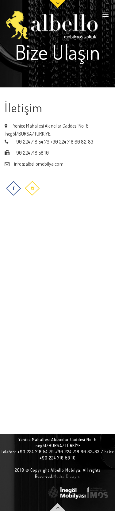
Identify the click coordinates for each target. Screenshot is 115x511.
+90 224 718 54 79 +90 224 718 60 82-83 (53, 142)
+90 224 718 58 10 (31, 153)
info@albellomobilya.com (38, 164)
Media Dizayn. (66, 476)
